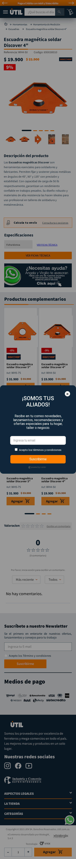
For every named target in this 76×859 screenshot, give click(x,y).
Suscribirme (38, 459)
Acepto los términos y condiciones (40, 449)
